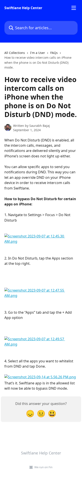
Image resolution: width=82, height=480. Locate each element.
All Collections (14, 53)
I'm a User (37, 53)
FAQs (54, 53)
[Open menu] (74, 7)
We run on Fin (43, 467)
